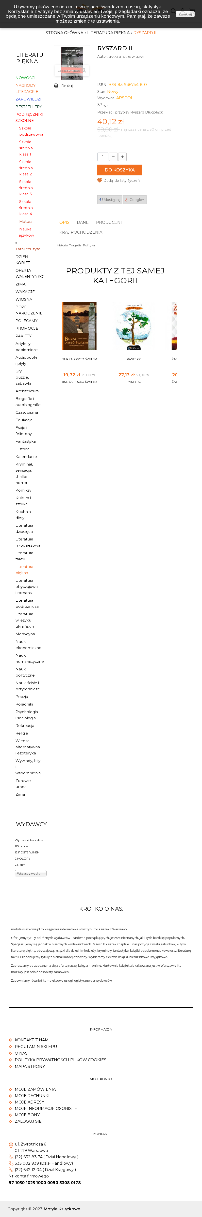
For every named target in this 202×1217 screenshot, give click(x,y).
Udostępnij (110, 200)
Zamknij (185, 14)
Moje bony (27, 1115)
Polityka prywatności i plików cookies (60, 1060)
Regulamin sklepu (36, 1046)
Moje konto (101, 1079)
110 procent (23, 846)
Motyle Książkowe (62, 1209)
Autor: (102, 56)
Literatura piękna (108, 32)
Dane (83, 222)
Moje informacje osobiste (46, 1108)
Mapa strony (30, 1066)
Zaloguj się (28, 1121)
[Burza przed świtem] (79, 326)
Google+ (136, 200)
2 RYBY (20, 864)
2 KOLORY (22, 858)
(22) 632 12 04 (28, 1169)
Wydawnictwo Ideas (29, 840)
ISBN (101, 85)
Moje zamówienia (35, 1089)
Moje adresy (29, 1102)
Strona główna (64, 32)
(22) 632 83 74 (28, 1157)
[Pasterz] (133, 326)
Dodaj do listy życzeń (121, 180)
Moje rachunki (32, 1095)
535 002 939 (27, 1163)
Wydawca (105, 98)
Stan (101, 91)
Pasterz (134, 359)
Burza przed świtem (79, 359)
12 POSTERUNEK (27, 852)
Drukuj (67, 86)
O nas (21, 1053)
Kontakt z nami (32, 1040)
